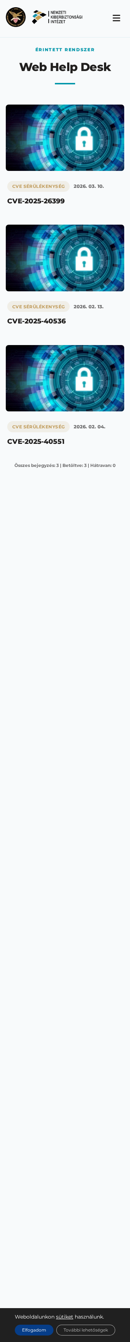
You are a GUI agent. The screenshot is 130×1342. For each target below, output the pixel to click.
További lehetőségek (86, 1330)
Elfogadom (34, 1330)
